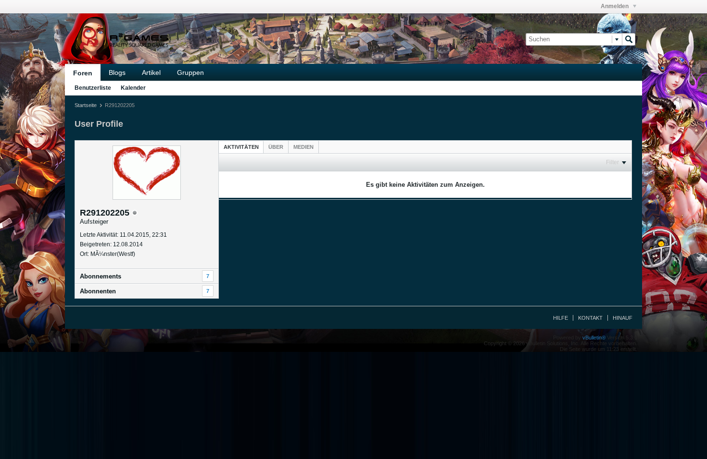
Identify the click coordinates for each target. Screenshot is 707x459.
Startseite (86, 105)
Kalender (133, 88)
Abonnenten (98, 291)
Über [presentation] (275, 147)
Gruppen (190, 72)
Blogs (117, 72)
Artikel (151, 72)
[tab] (241, 146)
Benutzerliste (93, 88)
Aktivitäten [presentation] (241, 147)
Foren (82, 73)
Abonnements (100, 276)
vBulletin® (594, 337)
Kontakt (590, 318)
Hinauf (622, 318)
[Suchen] (628, 39)
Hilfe (560, 318)
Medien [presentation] (303, 147)
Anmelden (615, 6)
